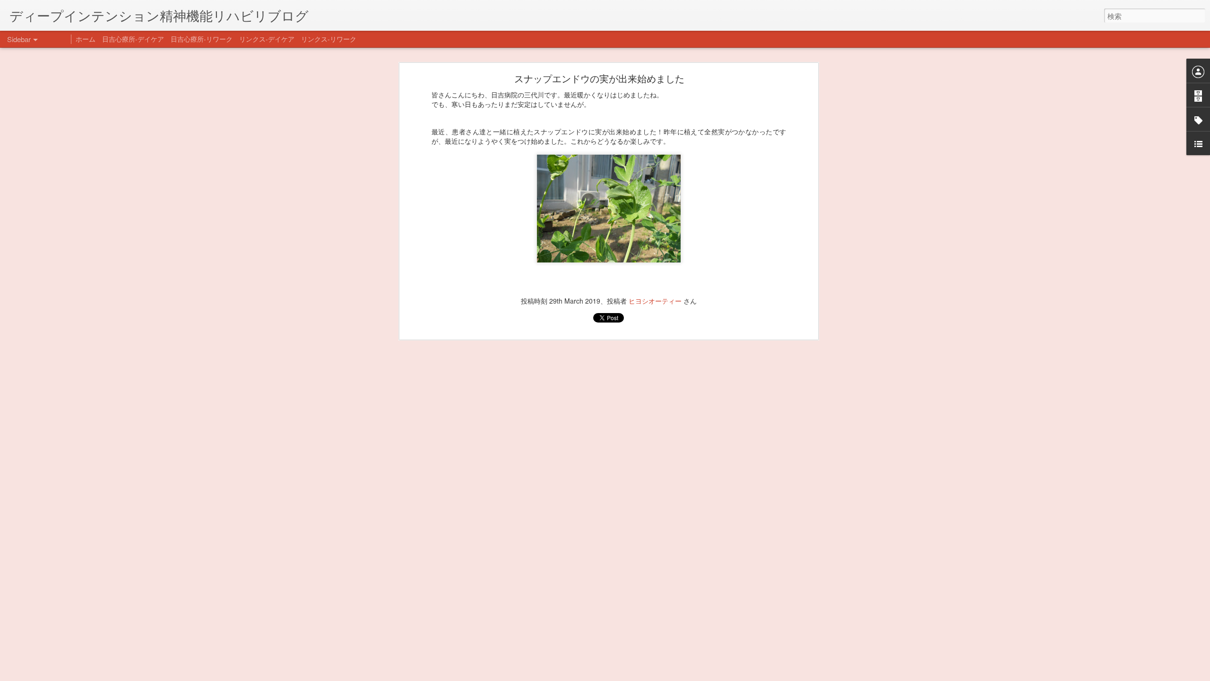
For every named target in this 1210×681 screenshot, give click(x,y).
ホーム (85, 39)
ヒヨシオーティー (655, 301)
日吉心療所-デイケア (133, 39)
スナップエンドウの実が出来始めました (599, 78)
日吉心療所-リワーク (202, 39)
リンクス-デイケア (266, 39)
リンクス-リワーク (328, 39)
